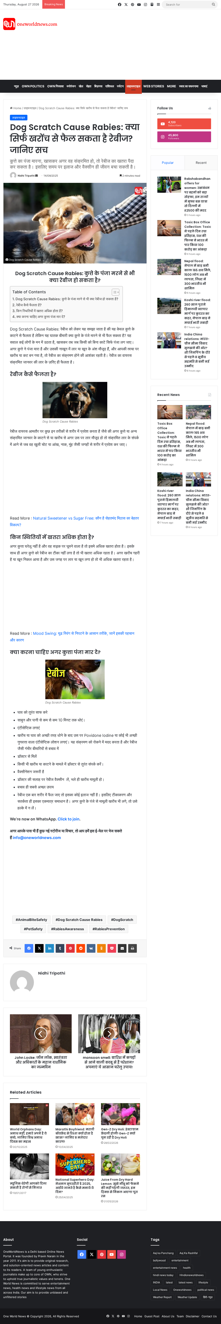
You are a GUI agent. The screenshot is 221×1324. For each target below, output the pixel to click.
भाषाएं (204, 86)
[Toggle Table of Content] (113, 292)
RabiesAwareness (68, 929)
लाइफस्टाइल (133, 86)
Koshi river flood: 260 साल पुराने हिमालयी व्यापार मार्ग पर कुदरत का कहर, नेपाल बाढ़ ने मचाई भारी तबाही (197, 311)
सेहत (88, 86)
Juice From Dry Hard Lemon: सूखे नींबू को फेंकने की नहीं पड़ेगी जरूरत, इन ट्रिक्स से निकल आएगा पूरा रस (120, 1187)
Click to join (68, 819)
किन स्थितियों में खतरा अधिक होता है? (39, 311)
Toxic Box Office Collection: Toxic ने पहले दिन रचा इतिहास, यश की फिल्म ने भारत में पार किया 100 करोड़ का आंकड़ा (197, 236)
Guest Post (151, 1316)
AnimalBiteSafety (32, 919)
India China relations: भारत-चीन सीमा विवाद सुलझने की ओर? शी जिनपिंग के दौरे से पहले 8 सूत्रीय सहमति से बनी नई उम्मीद (197, 350)
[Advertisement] (149, 44)
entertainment (180, 1260)
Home (17, 108)
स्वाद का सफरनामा (188, 86)
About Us (168, 1316)
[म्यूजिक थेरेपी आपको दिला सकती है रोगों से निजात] (29, 1166)
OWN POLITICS (33, 86)
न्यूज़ (16, 86)
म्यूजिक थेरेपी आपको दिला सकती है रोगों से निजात (28, 1185)
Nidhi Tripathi (26, 175)
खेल (81, 86)
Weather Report (162, 1297)
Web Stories (153, 86)
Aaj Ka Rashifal (189, 1253)
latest (169, 1282)
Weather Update (187, 1297)
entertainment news (165, 1267)
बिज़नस (98, 86)
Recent (201, 163)
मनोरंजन (71, 86)
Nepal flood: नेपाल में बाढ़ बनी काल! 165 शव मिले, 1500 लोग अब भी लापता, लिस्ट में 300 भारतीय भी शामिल (197, 274)
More (171, 86)
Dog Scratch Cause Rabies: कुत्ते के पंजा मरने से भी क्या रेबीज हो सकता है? (67, 299)
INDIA (156, 1282)
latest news (186, 1282)
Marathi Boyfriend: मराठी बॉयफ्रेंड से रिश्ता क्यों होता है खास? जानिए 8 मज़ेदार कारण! (74, 1135)
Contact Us (209, 1316)
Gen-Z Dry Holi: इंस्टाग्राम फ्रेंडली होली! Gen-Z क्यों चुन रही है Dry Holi (119, 1133)
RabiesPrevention (110, 929)
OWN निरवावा (55, 86)
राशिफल (109, 86)
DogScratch (123, 919)
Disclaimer (192, 1316)
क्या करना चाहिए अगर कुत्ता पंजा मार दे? (40, 316)
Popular (168, 163)
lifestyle (203, 1282)
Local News (160, 1289)
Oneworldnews (182, 1289)
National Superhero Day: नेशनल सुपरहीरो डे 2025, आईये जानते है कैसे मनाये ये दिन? (74, 1185)
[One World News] (30, 24)
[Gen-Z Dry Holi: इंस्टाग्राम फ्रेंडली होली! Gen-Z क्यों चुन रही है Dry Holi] (120, 1114)
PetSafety (34, 929)
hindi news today (163, 1275)
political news (205, 1289)
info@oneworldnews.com (37, 837)
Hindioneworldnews (192, 1275)
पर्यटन (120, 86)
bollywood (159, 1260)
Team (180, 1316)
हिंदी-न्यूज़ (207, 1297)
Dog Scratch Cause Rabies (80, 919)
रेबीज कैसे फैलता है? (29, 305)
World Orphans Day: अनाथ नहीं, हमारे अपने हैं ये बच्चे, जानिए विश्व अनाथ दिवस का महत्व (28, 1135)
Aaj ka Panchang (163, 1253)
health (187, 1267)
